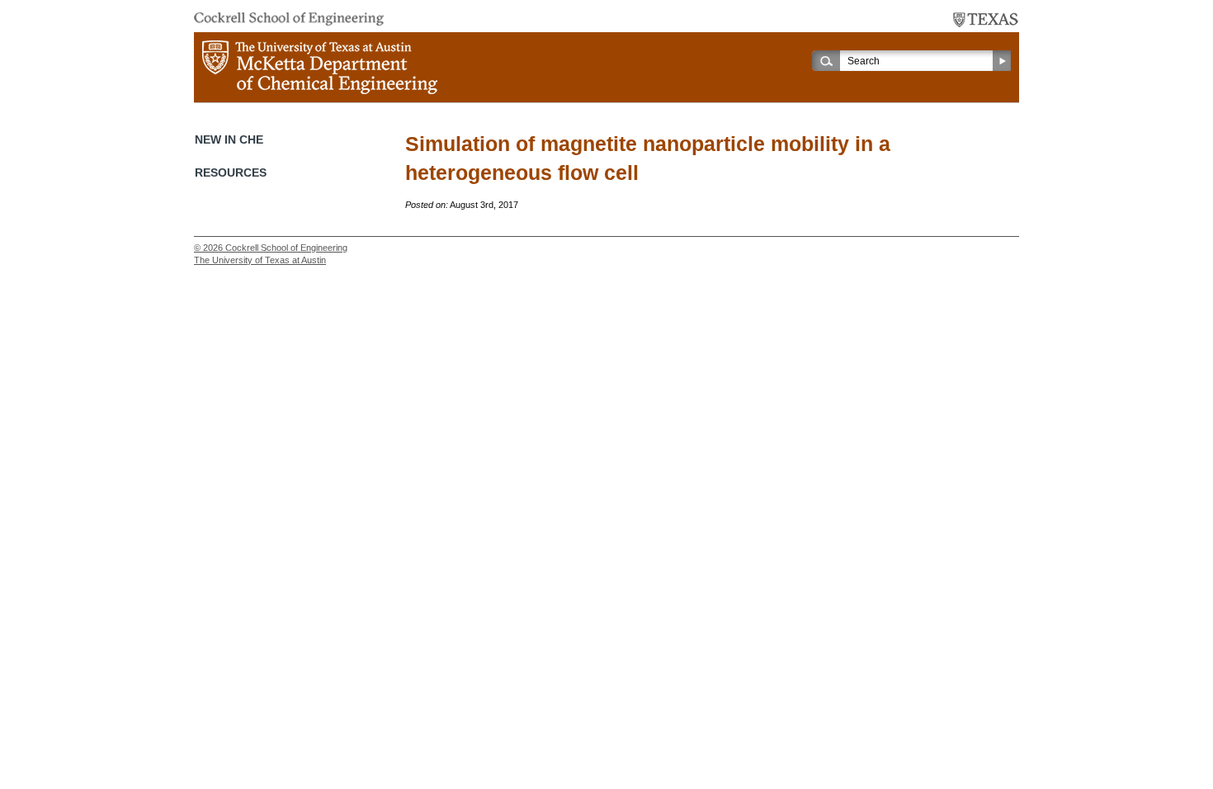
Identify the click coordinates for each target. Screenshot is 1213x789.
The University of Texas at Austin (260, 260)
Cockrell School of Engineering (286, 248)
